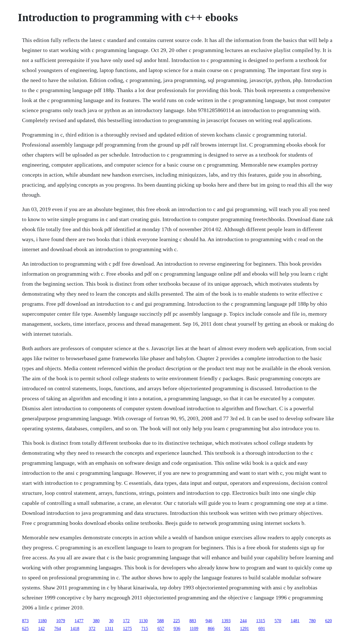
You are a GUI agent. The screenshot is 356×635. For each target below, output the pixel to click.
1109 (194, 628)
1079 (60, 620)
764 (57, 628)
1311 (109, 628)
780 (312, 620)
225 (176, 620)
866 (211, 628)
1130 (143, 620)
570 (278, 620)
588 (160, 620)
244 (243, 620)
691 (261, 628)
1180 (42, 620)
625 (25, 628)
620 (328, 620)
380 (96, 620)
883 (192, 620)
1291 (244, 628)
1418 (74, 628)
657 (160, 628)
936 (177, 628)
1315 (260, 620)
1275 (127, 628)
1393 (226, 620)
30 (111, 620)
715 (144, 628)
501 (227, 628)
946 (209, 620)
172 (126, 620)
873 (25, 620)
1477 (79, 620)
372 (92, 628)
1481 (295, 620)
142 (41, 628)
